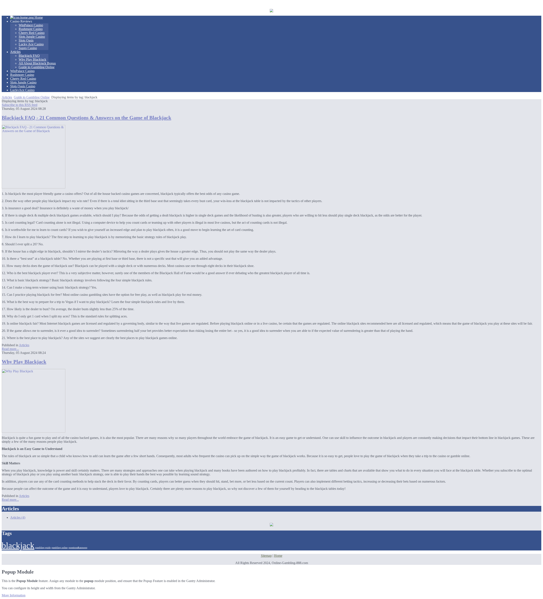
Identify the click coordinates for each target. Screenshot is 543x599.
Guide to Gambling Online (32, 97)
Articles (7, 97)
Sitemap (266, 555)
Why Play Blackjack (24, 361)
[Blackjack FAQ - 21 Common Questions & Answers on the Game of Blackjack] (33, 187)
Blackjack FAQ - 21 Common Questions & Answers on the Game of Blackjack (86, 117)
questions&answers (78, 547)
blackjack (18, 545)
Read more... (10, 349)
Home (278, 555)
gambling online (60, 547)
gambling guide (43, 547)
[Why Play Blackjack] (33, 431)
